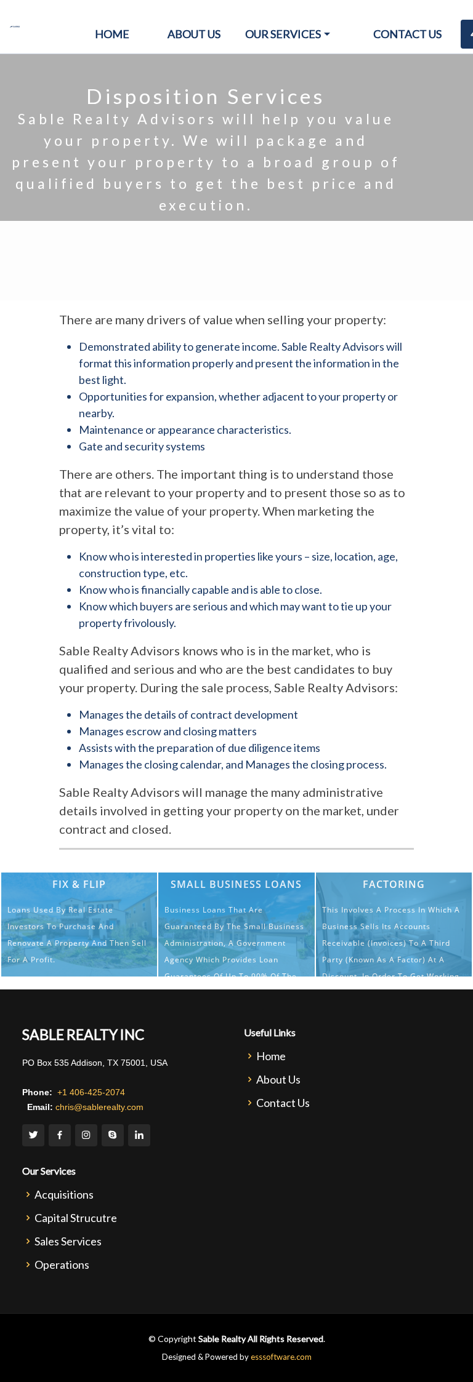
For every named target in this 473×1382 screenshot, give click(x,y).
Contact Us (283, 1102)
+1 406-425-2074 (90, 1092)
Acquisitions (64, 1194)
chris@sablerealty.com (98, 1107)
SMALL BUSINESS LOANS (236, 884)
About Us (278, 1079)
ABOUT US (194, 34)
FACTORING (394, 884)
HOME (112, 34)
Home (271, 1055)
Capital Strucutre (75, 1217)
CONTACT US (412, 34)
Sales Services (68, 1241)
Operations (61, 1264)
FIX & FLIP (79, 884)
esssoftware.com (281, 1357)
